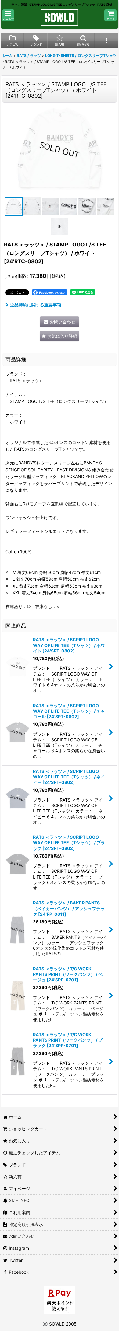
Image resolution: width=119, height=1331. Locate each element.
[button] (8, 15)
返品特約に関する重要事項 (35, 304)
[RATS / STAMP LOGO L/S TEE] (59, 149)
